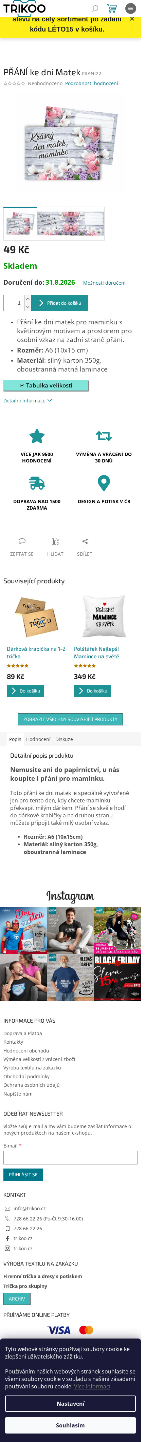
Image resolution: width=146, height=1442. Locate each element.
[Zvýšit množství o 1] (27, 299)
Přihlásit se (23, 1174)
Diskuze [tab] (64, 739)
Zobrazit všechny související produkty (70, 719)
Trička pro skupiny (25, 1286)
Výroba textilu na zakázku (32, 1067)
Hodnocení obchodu (26, 1050)
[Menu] (131, 8)
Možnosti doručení (104, 283)
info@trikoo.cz (30, 1208)
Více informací (92, 1386)
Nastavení (71, 1403)
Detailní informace (24, 400)
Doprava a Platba (22, 1033)
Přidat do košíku (64, 303)
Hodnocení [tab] (38, 739)
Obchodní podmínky (26, 1076)
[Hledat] (95, 8)
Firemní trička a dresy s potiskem (42, 1276)
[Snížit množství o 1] (27, 307)
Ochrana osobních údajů (31, 1085)
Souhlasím (70, 1425)
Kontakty (13, 1042)
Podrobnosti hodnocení (91, 83)
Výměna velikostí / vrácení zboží (39, 1059)
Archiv (17, 1299)
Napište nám (18, 1093)
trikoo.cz (23, 1238)
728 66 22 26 (28, 1228)
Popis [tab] (15, 739)
